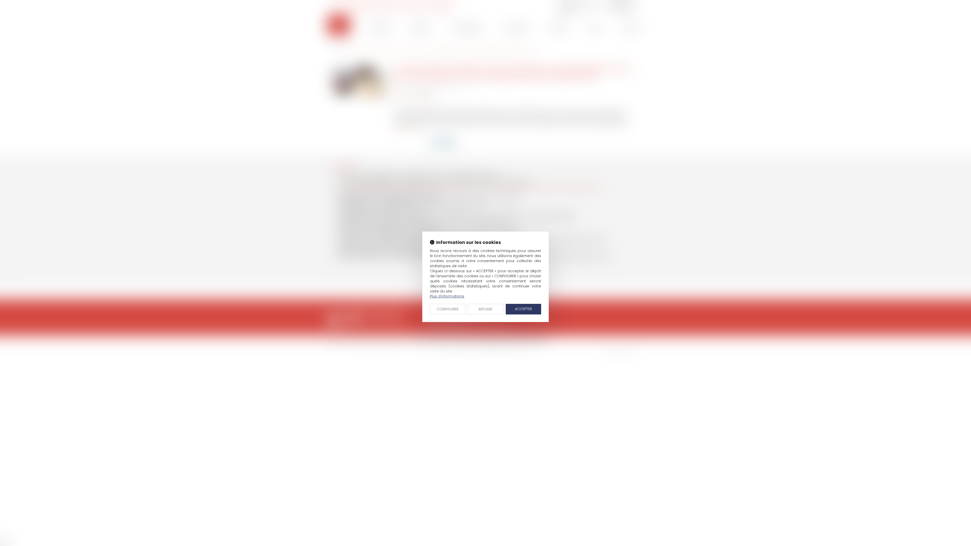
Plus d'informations (447, 296)
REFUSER (485, 309)
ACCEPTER (523, 308)
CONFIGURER (447, 309)
